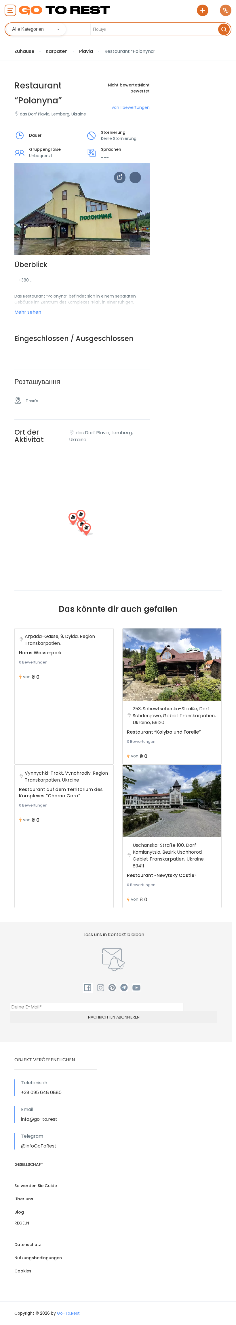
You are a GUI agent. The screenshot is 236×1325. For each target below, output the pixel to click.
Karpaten (57, 51)
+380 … (26, 280)
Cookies (22, 1271)
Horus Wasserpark (40, 652)
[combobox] (36, 29)
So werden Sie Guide (35, 1186)
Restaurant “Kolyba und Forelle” (164, 732)
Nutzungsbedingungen (38, 1258)
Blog (19, 1212)
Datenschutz (27, 1244)
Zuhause (24, 51)
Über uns (23, 1199)
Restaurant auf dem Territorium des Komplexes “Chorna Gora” (61, 792)
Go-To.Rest (68, 1313)
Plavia (86, 51)
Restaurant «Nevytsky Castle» (162, 875)
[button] (135, 241)
